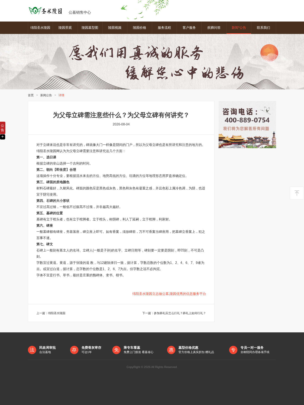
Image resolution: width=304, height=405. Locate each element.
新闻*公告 (239, 27)
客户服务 (189, 27)
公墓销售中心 (80, 12)
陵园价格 (139, 27)
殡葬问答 (214, 27)
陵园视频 (114, 27)
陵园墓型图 (90, 27)
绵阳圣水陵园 (40, 27)
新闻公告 (46, 95)
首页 (31, 95)
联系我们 (263, 27)
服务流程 (164, 27)
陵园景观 (65, 27)
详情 (61, 95)
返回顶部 (297, 193)
